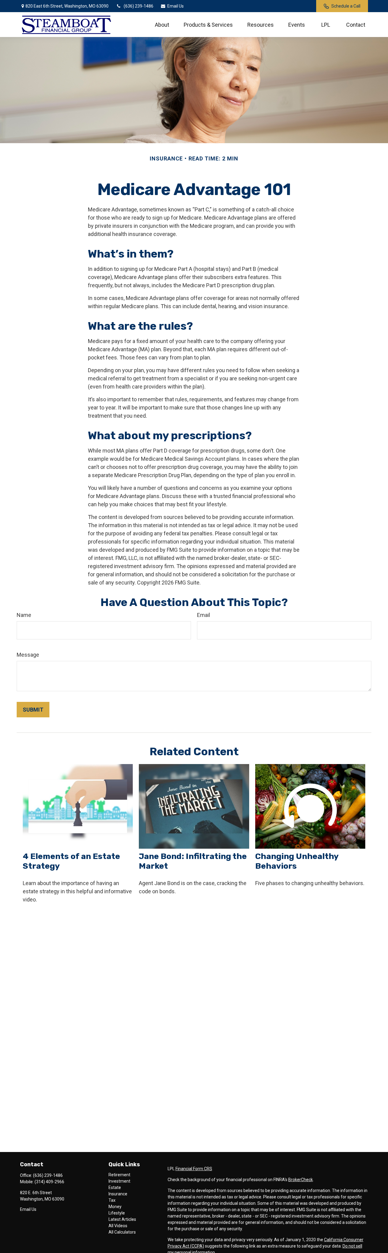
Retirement (119, 1174)
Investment (119, 1181)
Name (24, 615)
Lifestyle (117, 1213)
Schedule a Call (345, 6)
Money (115, 1206)
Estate (115, 1187)
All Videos (118, 1225)
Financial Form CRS (194, 1168)
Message (28, 655)
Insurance (118, 1193)
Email (203, 615)
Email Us (175, 6)
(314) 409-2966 (49, 1181)
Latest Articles (122, 1219)
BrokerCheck (300, 1179)
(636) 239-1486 (138, 6)
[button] (162, 25)
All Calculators (122, 1232)
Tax (112, 1200)
